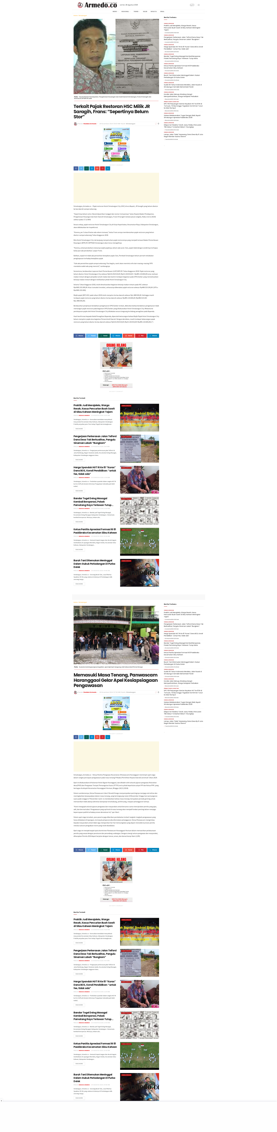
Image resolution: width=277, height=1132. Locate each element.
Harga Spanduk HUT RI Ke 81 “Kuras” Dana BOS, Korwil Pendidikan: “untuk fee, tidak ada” (95, 471)
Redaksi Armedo (90, 124)
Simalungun (83, 15)
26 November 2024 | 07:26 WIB (110, 692)
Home (75, 15)
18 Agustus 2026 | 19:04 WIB (171, 99)
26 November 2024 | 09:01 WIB (109, 124)
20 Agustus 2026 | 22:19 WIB (101, 477)
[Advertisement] (116, 188)
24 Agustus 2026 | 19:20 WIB (101, 415)
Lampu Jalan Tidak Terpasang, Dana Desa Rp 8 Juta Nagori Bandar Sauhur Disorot (183, 135)
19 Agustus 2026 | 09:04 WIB (172, 89)
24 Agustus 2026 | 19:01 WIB (100, 446)
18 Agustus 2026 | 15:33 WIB (171, 111)
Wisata (154, 11)
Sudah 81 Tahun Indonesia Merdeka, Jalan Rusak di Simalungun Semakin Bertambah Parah (183, 86)
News (115, 11)
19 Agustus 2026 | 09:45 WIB (101, 570)
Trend (136, 11)
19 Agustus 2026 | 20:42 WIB (101, 536)
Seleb (145, 11)
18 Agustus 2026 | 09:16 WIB (171, 120)
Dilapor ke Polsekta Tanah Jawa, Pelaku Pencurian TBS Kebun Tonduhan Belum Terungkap (182, 126)
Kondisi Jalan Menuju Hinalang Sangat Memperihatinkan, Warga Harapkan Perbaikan (181, 95)
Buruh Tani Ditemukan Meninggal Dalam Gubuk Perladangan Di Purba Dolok (94, 564)
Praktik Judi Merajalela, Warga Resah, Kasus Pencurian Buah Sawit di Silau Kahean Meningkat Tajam (94, 409)
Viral (162, 11)
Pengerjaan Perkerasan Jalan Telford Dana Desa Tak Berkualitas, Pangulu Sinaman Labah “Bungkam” (95, 440)
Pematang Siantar (171, 101)
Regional (125, 11)
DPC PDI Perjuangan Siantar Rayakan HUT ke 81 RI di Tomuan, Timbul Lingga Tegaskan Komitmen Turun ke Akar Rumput (183, 106)
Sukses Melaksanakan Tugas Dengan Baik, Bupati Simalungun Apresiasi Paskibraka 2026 (182, 116)
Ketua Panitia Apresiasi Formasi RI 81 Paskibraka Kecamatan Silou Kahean (95, 531)
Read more (79, 429)
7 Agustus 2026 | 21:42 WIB (171, 139)
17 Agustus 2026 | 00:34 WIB (172, 130)
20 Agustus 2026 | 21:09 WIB (101, 508)
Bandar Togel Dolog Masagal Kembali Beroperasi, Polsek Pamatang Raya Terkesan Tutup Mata (92, 503)
